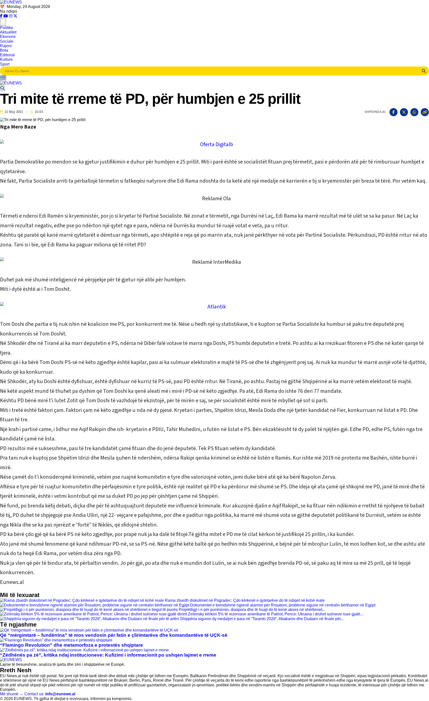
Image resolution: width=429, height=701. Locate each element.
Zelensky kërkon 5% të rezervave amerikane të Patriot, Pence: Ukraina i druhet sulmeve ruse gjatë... (275, 614)
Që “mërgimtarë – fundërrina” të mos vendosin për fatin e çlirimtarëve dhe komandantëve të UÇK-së (113, 635)
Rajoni (6, 46)
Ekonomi (8, 36)
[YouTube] (6, 16)
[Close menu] (3, 21)
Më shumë (11, 694)
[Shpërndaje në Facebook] (393, 112)
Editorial (7, 55)
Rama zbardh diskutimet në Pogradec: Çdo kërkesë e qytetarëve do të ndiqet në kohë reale (245, 600)
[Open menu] (3, 78)
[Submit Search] (424, 71)
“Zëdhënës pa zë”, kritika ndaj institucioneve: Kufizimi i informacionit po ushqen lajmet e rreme (108, 655)
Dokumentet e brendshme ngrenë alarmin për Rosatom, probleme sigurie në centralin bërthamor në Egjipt (282, 605)
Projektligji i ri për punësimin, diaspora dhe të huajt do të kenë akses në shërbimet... (252, 609)
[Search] (2, 88)
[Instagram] (11, 16)
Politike (6, 28)
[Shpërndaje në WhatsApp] (414, 112)
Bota (4, 50)
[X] (15, 16)
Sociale (6, 41)
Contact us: (49, 694)
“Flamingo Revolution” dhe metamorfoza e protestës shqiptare (71, 645)
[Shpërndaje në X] (404, 112)
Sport (4, 64)
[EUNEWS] (11, 660)
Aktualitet (8, 32)
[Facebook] (1, 16)
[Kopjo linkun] (425, 112)
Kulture (6, 59)
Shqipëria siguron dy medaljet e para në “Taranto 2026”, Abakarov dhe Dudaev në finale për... (262, 619)
